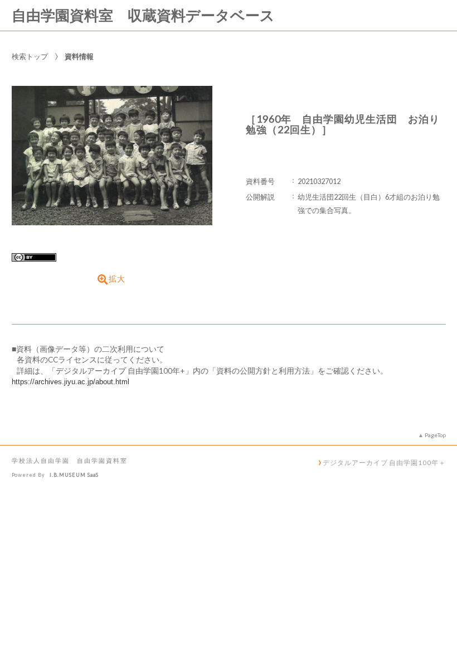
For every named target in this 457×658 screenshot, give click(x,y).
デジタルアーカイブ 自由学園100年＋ (384, 462)
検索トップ (30, 56)
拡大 (117, 278)
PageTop (435, 435)
